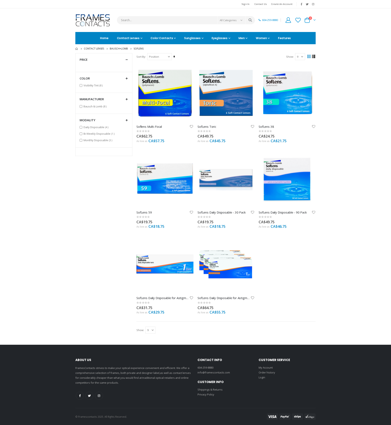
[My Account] (288, 20)
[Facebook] (301, 4)
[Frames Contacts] (92, 20)
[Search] (250, 20)
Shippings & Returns (210, 389)
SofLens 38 (266, 126)
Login (262, 377)
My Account (266, 367)
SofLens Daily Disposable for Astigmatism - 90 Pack (224, 298)
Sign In (246, 4)
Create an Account (282, 4)
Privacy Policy (206, 394)
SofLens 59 (144, 212)
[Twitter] (307, 4)
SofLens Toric (207, 126)
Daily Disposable (96, 127)
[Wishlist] (298, 20)
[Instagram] (313, 4)
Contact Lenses (94, 48)
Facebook (80, 396)
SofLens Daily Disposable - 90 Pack (283, 212)
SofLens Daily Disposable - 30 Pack (222, 212)
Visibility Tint (93, 85)
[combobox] (186, 20)
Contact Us (260, 4)
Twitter (89, 396)
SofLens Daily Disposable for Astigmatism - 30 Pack (162, 298)
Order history (267, 372)
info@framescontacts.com (214, 372)
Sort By (140, 56)
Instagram (99, 396)
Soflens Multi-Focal (149, 126)
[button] (191, 126)
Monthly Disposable (98, 140)
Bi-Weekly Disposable (99, 133)
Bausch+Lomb (119, 48)
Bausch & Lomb (95, 106)
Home (76, 48)
